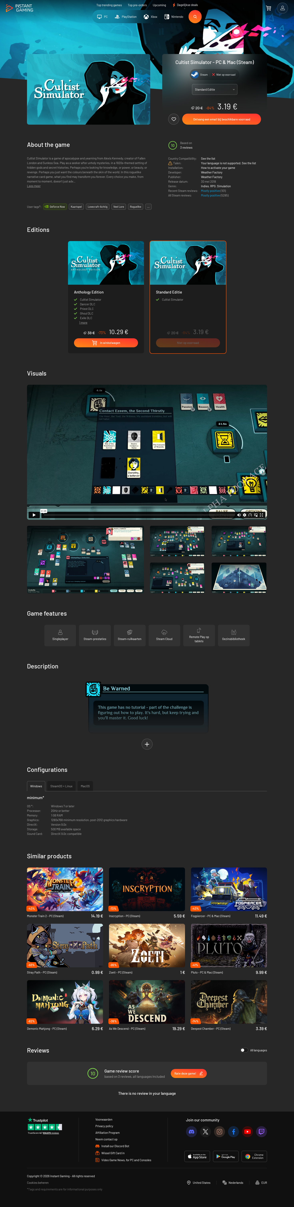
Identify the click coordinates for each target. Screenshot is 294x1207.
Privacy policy (104, 1126)
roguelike (135, 206)
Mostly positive (211, 190)
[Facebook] (233, 1131)
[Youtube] (247, 1131)
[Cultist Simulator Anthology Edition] (106, 279)
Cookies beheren (38, 1182)
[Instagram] (219, 1131)
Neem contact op (106, 1139)
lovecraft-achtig (97, 206)
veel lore (118, 206)
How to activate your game (218, 167)
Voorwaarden (103, 1119)
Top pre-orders (137, 5)
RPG (213, 186)
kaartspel (76, 206)
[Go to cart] (268, 8)
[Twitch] (261, 1131)
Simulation (224, 186)
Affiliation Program (107, 1132)
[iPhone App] (197, 1156)
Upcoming (159, 5)
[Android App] (226, 1156)
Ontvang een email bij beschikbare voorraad (221, 119)
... (148, 206)
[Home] (19, 8)
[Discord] (191, 1131)
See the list (208, 158)
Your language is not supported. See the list (228, 163)
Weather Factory (211, 172)
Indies (205, 186)
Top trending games (109, 5)
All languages (258, 1050)
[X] (205, 1131)
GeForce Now (57, 206)
